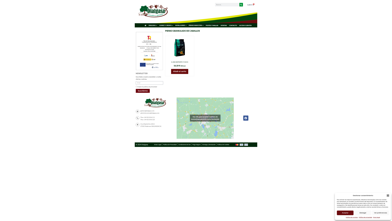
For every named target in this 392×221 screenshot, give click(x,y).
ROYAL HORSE (180, 25)
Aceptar (345, 213)
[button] (388, 196)
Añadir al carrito (179, 71)
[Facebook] (245, 118)
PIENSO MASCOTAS (195, 25)
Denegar (363, 213)
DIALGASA (152, 25)
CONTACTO (233, 25)
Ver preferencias (380, 213)
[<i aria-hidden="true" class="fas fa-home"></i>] (145, 25)
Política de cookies (352, 217)
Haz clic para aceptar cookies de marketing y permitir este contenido (205, 118)
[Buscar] (241, 4)
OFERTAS (224, 25)
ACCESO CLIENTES (245, 25)
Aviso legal (376, 217)
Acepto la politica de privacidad (147, 87)
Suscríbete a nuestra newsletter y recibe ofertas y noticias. (148, 78)
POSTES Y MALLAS (212, 25)
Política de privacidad (365, 217)
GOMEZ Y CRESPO (165, 25)
